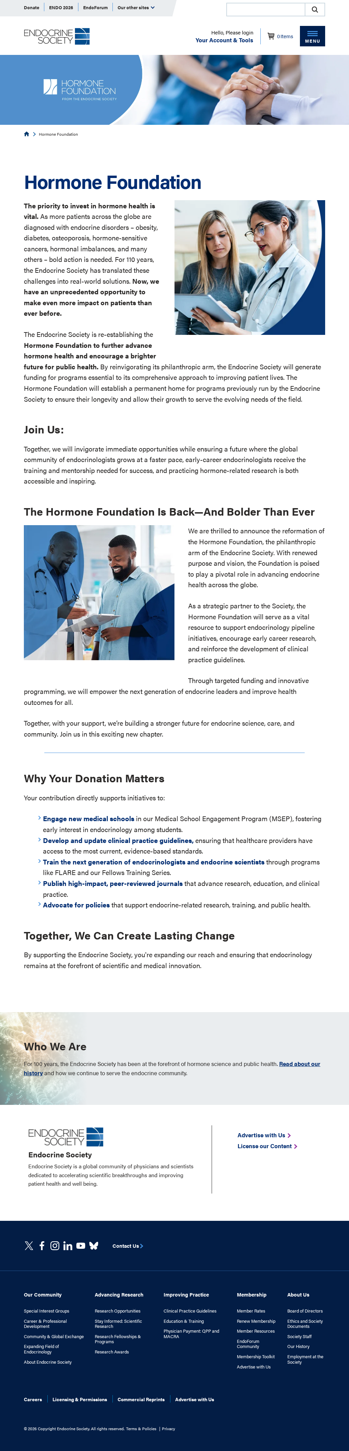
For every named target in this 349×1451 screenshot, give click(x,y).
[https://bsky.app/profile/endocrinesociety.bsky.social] (94, 1245)
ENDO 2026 (61, 7)
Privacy (168, 1428)
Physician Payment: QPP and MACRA (191, 1333)
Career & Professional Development (45, 1323)
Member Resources (256, 1331)
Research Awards (112, 1351)
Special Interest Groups (46, 1311)
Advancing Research (119, 1294)
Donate (31, 7)
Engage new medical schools (88, 818)
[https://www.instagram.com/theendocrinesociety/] (55, 1245)
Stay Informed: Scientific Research (118, 1323)
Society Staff (299, 1336)
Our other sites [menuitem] (134, 7)
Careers (33, 1399)
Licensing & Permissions (79, 1399)
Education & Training (184, 1321)
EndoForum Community (248, 1343)
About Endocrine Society (48, 1362)
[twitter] (29, 1245)
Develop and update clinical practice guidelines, (118, 840)
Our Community (43, 1294)
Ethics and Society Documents (305, 1323)
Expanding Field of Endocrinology (41, 1349)
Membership (252, 1294)
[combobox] (265, 9)
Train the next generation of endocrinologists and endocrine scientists (153, 862)
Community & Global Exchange (54, 1336)
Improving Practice (186, 1294)
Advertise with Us (254, 1366)
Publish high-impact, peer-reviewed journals (113, 883)
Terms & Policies (141, 1428)
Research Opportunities (117, 1311)
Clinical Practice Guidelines (190, 1311)
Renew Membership (256, 1321)
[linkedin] (81, 1245)
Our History (298, 1346)
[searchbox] (266, 10)
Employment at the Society (305, 1359)
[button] (315, 9)
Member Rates (251, 1311)
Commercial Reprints (141, 1399)
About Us (298, 1294)
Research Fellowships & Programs (118, 1339)
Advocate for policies (76, 904)
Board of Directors (305, 1311)
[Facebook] (42, 1245)
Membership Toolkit (256, 1356)
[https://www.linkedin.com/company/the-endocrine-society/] (68, 1245)
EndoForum (95, 7)
